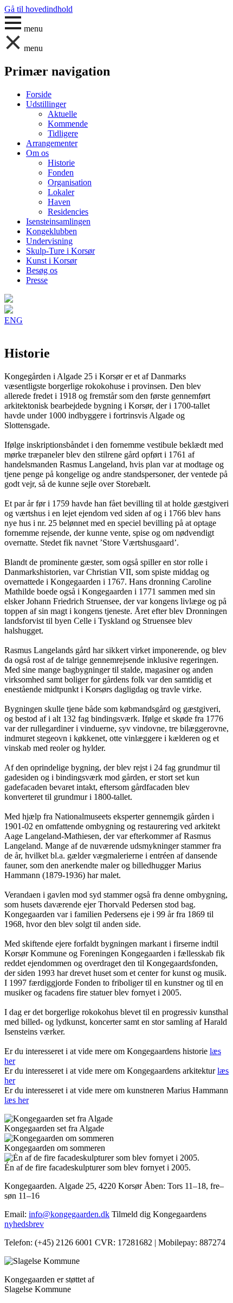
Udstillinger (46, 104)
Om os (37, 153)
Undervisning (49, 241)
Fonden (61, 172)
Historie (61, 162)
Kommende (68, 123)
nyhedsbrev (24, 1224)
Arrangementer (51, 143)
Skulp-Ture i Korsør (60, 250)
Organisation (70, 182)
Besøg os (41, 270)
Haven (59, 201)
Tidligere (63, 133)
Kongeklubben (51, 231)
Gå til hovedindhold (38, 9)
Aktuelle (62, 113)
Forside (38, 94)
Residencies (68, 211)
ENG (13, 320)
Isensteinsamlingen (58, 221)
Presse (37, 280)
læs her (16, 1100)
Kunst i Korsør (51, 260)
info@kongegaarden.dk (69, 1214)
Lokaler (61, 192)
